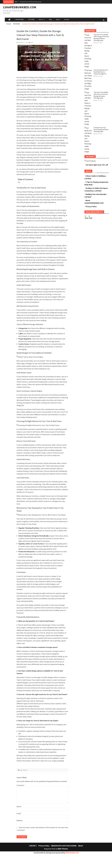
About (58, 20)
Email (19, 813)
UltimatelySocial (72, 853)
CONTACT (33, 846)
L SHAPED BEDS (19, 20)
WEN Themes (63, 849)
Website (19, 820)
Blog (50, 20)
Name (19, 806)
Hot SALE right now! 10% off (97, 165)
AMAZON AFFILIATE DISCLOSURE (63, 846)
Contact (66, 20)
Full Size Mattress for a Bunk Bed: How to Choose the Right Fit (101, 72)
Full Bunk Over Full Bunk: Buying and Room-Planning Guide (101, 129)
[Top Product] (90, 161)
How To (41, 20)
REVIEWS (25, 770)
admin (31, 42)
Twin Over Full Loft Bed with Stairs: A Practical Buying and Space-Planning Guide (101, 95)
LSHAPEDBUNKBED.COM (19, 7)
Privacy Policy (91, 206)
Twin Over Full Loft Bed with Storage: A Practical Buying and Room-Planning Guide (101, 37)
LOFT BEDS (31, 20)
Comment (20, 785)
